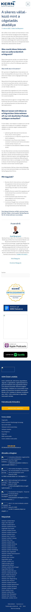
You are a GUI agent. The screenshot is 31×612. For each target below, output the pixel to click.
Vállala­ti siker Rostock (8, 580)
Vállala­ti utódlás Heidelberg (10, 549)
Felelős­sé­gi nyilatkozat (11, 606)
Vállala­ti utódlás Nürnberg (9, 573)
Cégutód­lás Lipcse (7, 559)
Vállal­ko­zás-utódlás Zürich (9, 598)
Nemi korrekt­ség (15, 608)
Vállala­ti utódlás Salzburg (9, 586)
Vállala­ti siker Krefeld (8, 557)
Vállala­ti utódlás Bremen (9, 526)
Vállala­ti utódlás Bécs (8, 592)
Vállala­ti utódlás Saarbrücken (10, 584)
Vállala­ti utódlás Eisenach (9, 532)
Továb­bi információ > (22, 254)
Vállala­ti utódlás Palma (8, 576)
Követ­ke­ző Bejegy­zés (15, 263)
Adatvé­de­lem (11, 604)
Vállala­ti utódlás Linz (8, 561)
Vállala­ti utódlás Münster (9, 571)
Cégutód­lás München (8, 569)
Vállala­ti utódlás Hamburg (9, 544)
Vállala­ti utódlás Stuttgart (9, 588)
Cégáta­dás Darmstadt (8, 528)
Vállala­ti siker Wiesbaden (9, 594)
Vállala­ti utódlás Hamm (8, 546)
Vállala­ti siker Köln (7, 555)
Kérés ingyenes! (15, 342)
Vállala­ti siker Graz (7, 540)
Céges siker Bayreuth (8, 522)
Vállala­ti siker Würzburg (9, 596)
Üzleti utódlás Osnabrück (9, 574)
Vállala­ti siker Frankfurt (8, 536)
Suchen (4, 272)
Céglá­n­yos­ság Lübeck (8, 563)
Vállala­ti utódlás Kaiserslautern (11, 553)
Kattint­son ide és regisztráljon (15, 408)
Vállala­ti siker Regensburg (9, 578)
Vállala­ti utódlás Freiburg (9, 538)
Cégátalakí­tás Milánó (8, 565)
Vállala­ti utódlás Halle (8, 542)
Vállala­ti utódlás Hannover (9, 547)
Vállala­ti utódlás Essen (8, 534)
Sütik (24, 606)
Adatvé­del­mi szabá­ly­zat (12, 337)
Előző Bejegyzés (15, 258)
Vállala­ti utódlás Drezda (9, 530)
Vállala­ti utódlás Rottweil (9, 582)
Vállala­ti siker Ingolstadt (9, 551)
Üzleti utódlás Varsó (7, 590)
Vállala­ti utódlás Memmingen (10, 567)
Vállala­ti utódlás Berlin (8, 524)
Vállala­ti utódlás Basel (8, 520)
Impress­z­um (19, 604)
